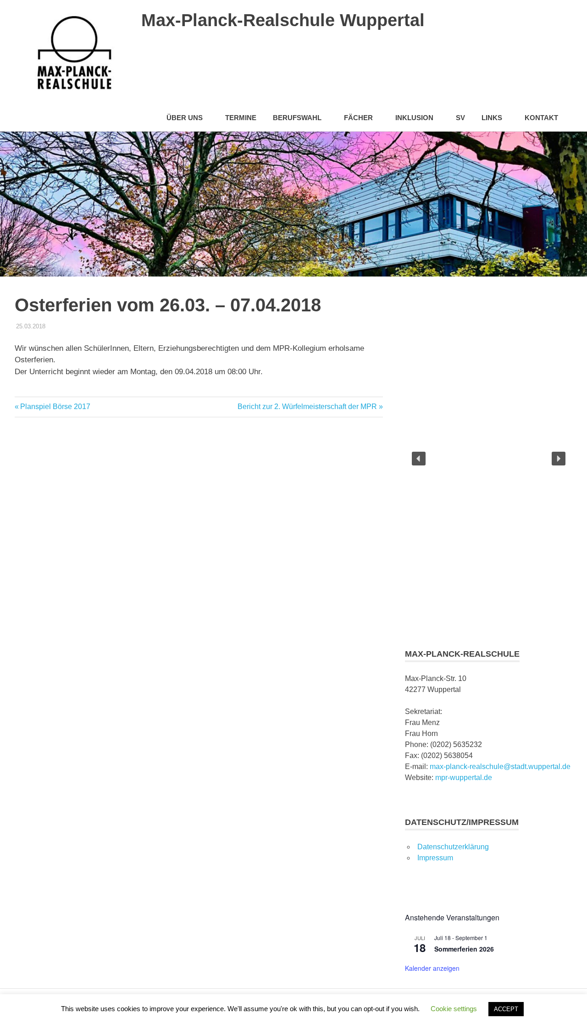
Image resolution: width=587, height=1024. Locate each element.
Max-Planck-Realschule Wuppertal (283, 20)
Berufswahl (297, 118)
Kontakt (541, 118)
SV (460, 118)
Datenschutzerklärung (453, 847)
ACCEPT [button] (506, 1009)
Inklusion (414, 118)
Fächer (358, 118)
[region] (488, 458)
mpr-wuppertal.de (463, 777)
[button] (419, 458)
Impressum (435, 858)
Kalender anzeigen (432, 968)
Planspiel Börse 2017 (55, 406)
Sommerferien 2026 (464, 948)
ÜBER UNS (184, 118)
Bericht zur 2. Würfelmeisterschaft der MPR (307, 406)
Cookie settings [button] (454, 1009)
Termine (240, 118)
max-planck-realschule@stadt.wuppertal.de (500, 766)
